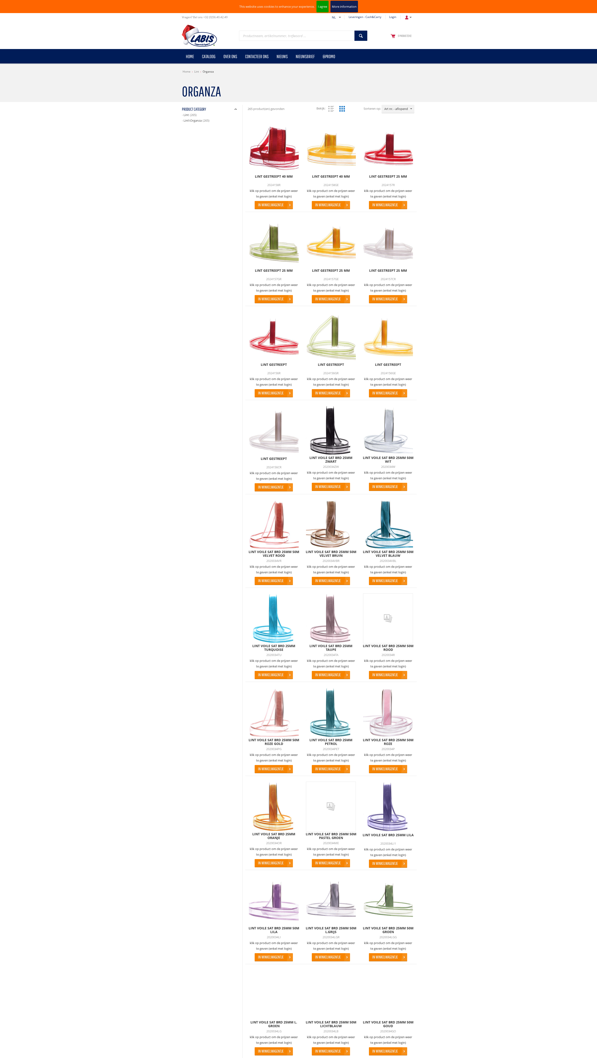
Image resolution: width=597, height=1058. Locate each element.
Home (187, 72)
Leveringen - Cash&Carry (365, 17)
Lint (196, 72)
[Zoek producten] (360, 36)
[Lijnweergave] (331, 109)
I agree (322, 6)
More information (344, 6)
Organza (208, 72)
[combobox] (398, 109)
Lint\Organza (193, 120)
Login (392, 17)
